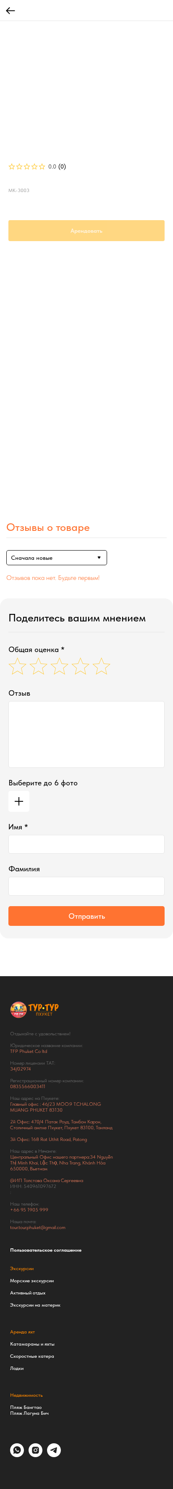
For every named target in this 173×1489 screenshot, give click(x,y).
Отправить (86, 916)
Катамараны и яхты (32, 1344)
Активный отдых (27, 1293)
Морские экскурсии (32, 1281)
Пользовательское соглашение (45, 1250)
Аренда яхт (22, 1332)
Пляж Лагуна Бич (29, 1413)
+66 (15, 1210)
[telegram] (54, 1454)
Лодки (17, 1368)
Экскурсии (22, 1268)
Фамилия (24, 868)
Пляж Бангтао (26, 1407)
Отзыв (19, 693)
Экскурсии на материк (35, 1305)
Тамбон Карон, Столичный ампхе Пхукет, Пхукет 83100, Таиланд (61, 1124)
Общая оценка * (36, 649)
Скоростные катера (32, 1356)
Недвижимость (26, 1395)
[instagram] (35, 1454)
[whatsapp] (17, 1454)
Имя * (18, 826)
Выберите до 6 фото (43, 782)
